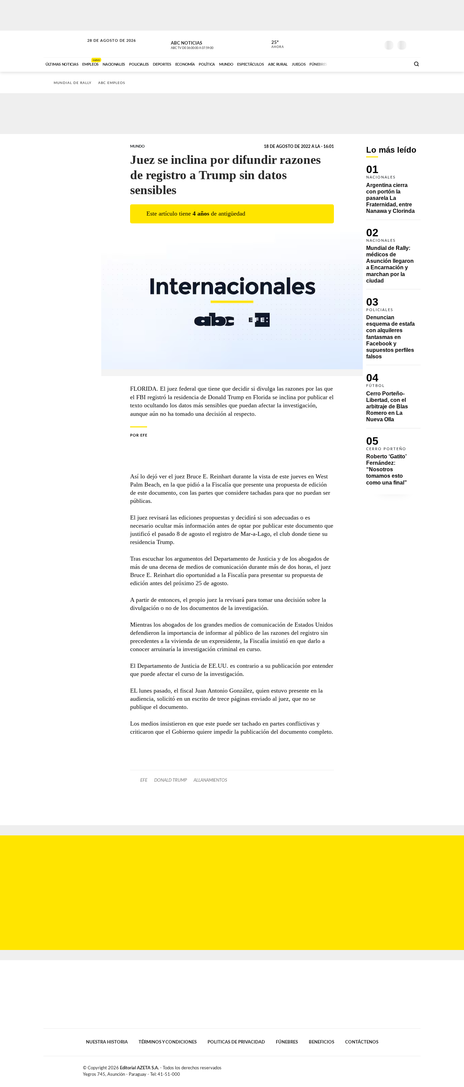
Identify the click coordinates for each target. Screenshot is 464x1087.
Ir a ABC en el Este (105, 47)
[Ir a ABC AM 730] (368, 63)
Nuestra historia (107, 1042)
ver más (273, 44)
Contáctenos (361, 1042)
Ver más (393, 192)
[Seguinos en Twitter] (355, 44)
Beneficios (321, 1042)
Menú (414, 44)
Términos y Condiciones (168, 1042)
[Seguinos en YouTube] (365, 44)
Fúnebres (287, 1042)
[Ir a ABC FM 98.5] (396, 63)
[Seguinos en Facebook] (344, 44)
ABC (64, 44)
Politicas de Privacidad (236, 1042)
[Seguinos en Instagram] (375, 44)
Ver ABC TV (204, 44)
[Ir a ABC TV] (350, 63)
